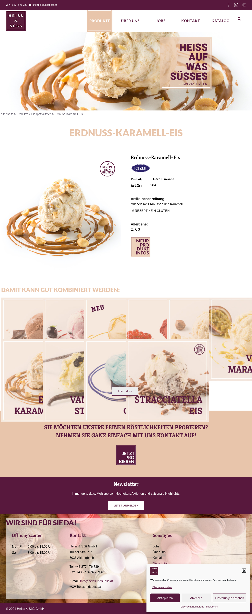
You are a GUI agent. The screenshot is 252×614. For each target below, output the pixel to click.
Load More (125, 391)
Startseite (7, 114)
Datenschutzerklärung (192, 606)
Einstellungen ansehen (229, 598)
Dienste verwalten (162, 587)
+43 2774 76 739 (17, 5)
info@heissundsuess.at (44, 5)
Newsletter (160, 563)
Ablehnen (196, 598)
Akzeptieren (165, 598)
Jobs (156, 546)
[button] (244, 571)
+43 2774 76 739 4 (89, 572)
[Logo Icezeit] (140, 164)
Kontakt (158, 557)
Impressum (212, 606)
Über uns (159, 552)
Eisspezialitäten (41, 114)
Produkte (22, 114)
